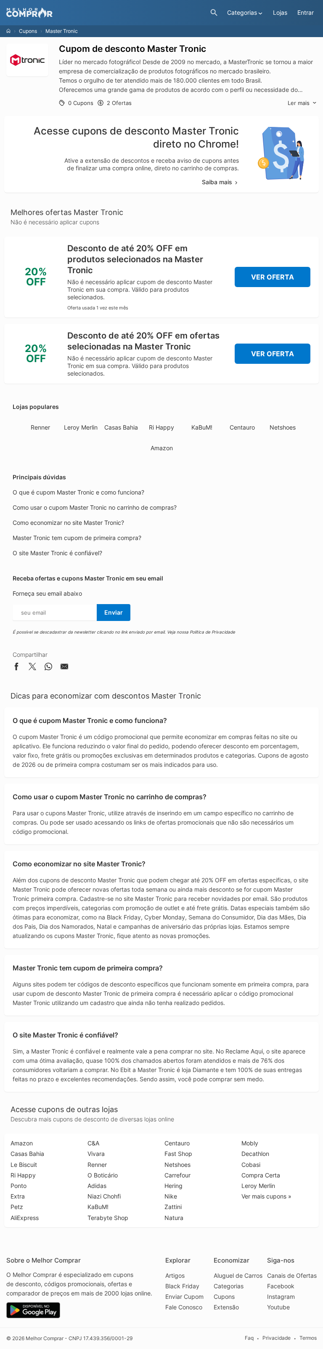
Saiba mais (217, 181)
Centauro (242, 427)
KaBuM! (201, 427)
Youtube (278, 1307)
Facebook (280, 1286)
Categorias (229, 1286)
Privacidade (276, 1338)
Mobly (249, 1143)
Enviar (113, 612)
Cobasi (250, 1164)
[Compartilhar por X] (32, 668)
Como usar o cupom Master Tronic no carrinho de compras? (95, 507)
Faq (249, 1338)
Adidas (96, 1185)
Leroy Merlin (81, 427)
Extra (18, 1196)
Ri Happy (161, 427)
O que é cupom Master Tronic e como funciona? (78, 492)
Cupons (28, 31)
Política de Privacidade (212, 631)
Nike (170, 1196)
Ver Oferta (272, 277)
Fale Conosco (183, 1307)
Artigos (175, 1275)
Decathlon (255, 1153)
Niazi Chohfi (104, 1196)
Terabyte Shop (107, 1217)
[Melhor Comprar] (106, 13)
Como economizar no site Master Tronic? (68, 522)
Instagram (281, 1296)
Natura (173, 1217)
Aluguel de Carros (238, 1275)
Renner (40, 427)
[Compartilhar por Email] (64, 668)
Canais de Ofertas (292, 1275)
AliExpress (25, 1217)
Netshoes (283, 427)
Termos (308, 1338)
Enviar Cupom (184, 1296)
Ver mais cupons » (266, 1196)
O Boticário (102, 1175)
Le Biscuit (24, 1164)
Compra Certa (260, 1175)
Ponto (18, 1185)
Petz (17, 1206)
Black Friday (182, 1286)
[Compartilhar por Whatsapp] (48, 668)
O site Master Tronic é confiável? (57, 552)
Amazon (162, 447)
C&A (93, 1143)
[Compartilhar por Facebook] (16, 668)
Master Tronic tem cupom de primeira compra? (77, 537)
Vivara (96, 1153)
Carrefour (177, 1175)
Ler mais (299, 102)
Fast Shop (178, 1153)
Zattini (173, 1206)
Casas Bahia (121, 427)
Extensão (226, 1307)
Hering (173, 1185)
